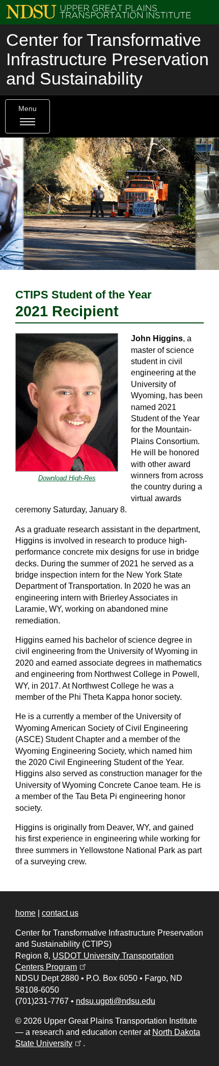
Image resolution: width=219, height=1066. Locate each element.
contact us (60, 913)
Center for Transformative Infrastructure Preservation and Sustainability (107, 59)
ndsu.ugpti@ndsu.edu (115, 1001)
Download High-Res (67, 478)
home (25, 913)
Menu (27, 109)
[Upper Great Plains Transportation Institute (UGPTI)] (98, 11)
